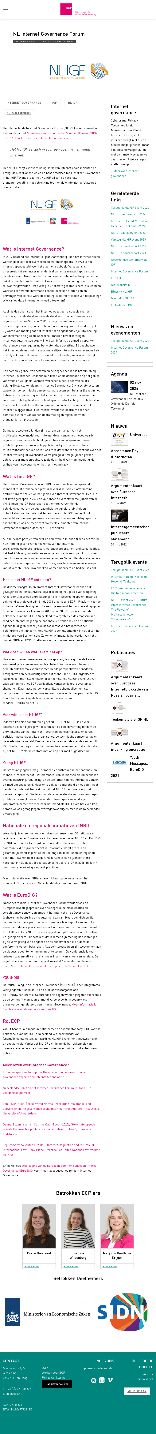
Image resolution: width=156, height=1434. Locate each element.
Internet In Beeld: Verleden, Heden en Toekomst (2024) (129, 223)
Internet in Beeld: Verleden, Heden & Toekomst (129, 579)
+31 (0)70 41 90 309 (18, 1389)
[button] (6, 9)
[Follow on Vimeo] (110, 1381)
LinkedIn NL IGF (122, 305)
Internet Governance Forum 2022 (129, 628)
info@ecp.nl (13, 1393)
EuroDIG (116, 278)
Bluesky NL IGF (121, 291)
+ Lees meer (32, 1266)
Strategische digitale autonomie (57, 41)
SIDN (93, 133)
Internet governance (26, 41)
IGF (54, 102)
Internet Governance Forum (129, 271)
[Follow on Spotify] (93, 1381)
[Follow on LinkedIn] (102, 1381)
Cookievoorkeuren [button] (57, 1384)
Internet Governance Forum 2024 (129, 349)
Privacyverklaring (53, 1377)
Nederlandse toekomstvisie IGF (129, 261)
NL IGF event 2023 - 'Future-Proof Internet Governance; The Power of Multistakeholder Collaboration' (130, 609)
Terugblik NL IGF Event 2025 (130, 207)
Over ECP (48, 1368)
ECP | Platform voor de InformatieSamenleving (38, 138)
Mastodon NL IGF (122, 298)
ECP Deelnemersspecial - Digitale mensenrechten (128, 590)
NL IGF (72, 102)
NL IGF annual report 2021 (128, 253)
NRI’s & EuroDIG (19, 113)
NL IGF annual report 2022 (128, 246)
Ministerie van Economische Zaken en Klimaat (58, 133)
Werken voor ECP (53, 1372)
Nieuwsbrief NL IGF (124, 285)
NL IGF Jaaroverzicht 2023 (128, 232)
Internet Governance (24, 102)
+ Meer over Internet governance (125, 173)
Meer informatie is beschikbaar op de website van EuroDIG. (50, 966)
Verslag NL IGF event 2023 (128, 239)
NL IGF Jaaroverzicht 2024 (128, 214)
